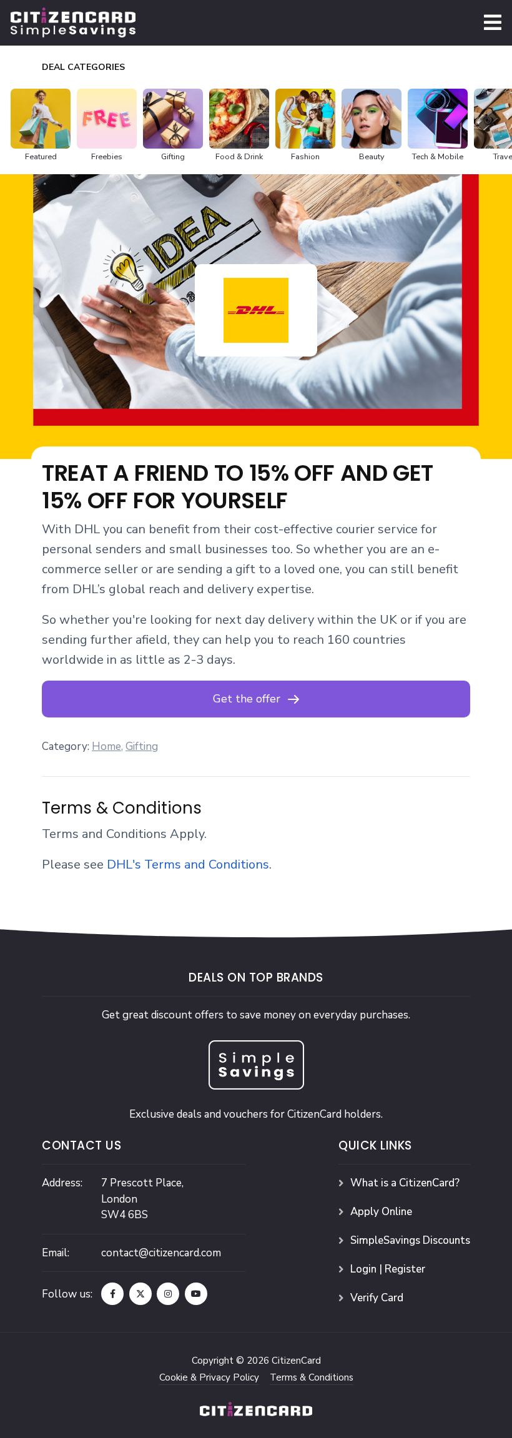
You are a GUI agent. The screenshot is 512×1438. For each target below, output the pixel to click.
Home (106, 746)
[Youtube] (196, 1294)
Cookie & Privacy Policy (209, 1377)
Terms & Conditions (311, 1377)
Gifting (142, 746)
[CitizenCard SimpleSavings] (73, 22)
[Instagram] (168, 1294)
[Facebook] (112, 1294)
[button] (492, 22)
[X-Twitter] (140, 1294)
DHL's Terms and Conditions (188, 864)
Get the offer (246, 698)
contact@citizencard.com (161, 1253)
